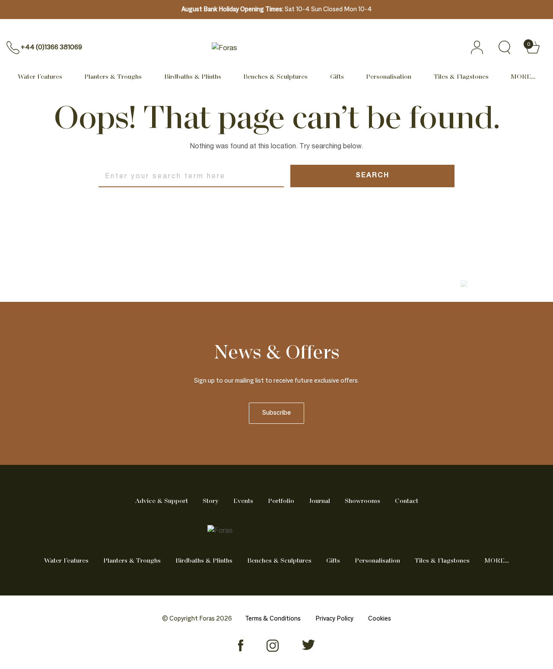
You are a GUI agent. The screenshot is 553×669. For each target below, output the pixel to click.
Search (372, 176)
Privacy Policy (334, 618)
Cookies (379, 618)
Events (243, 501)
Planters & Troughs (113, 77)
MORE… (523, 77)
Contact (406, 501)
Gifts (337, 77)
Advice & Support (161, 501)
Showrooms (362, 501)
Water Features (40, 77)
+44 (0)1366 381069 (51, 47)
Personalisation (388, 77)
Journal (319, 501)
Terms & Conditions (273, 618)
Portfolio (281, 501)
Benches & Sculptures (275, 77)
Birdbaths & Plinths (192, 77)
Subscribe (276, 413)
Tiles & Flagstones (461, 77)
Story (211, 501)
